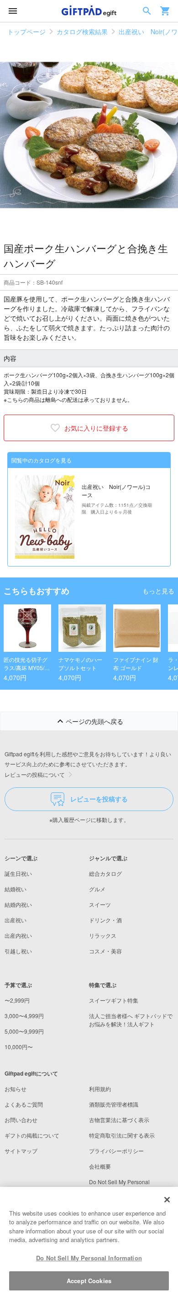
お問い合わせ (21, 1119)
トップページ (26, 31)
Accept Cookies (89, 1280)
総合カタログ (105, 873)
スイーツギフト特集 (113, 1000)
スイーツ (100, 904)
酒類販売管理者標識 (113, 1104)
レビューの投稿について (35, 774)
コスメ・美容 (105, 951)
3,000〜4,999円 (24, 1015)
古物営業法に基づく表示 (119, 1119)
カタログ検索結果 (82, 31)
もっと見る (158, 590)
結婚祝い (15, 889)
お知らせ (15, 1088)
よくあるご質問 (24, 1104)
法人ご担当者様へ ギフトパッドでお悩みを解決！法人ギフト (131, 1020)
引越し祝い (18, 951)
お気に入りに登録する (96, 427)
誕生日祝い (18, 873)
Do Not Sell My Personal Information (89, 1257)
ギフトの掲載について (32, 1135)
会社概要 (100, 1166)
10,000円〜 (19, 1047)
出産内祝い (18, 935)
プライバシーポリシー (116, 1151)
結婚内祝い (18, 904)
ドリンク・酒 (105, 920)
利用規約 (100, 1088)
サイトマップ (21, 1151)
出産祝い (15, 920)
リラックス (102, 935)
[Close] (167, 1200)
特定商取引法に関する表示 (122, 1135)
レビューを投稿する (99, 798)
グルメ (97, 889)
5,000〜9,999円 (24, 1031)
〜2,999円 (17, 1000)
